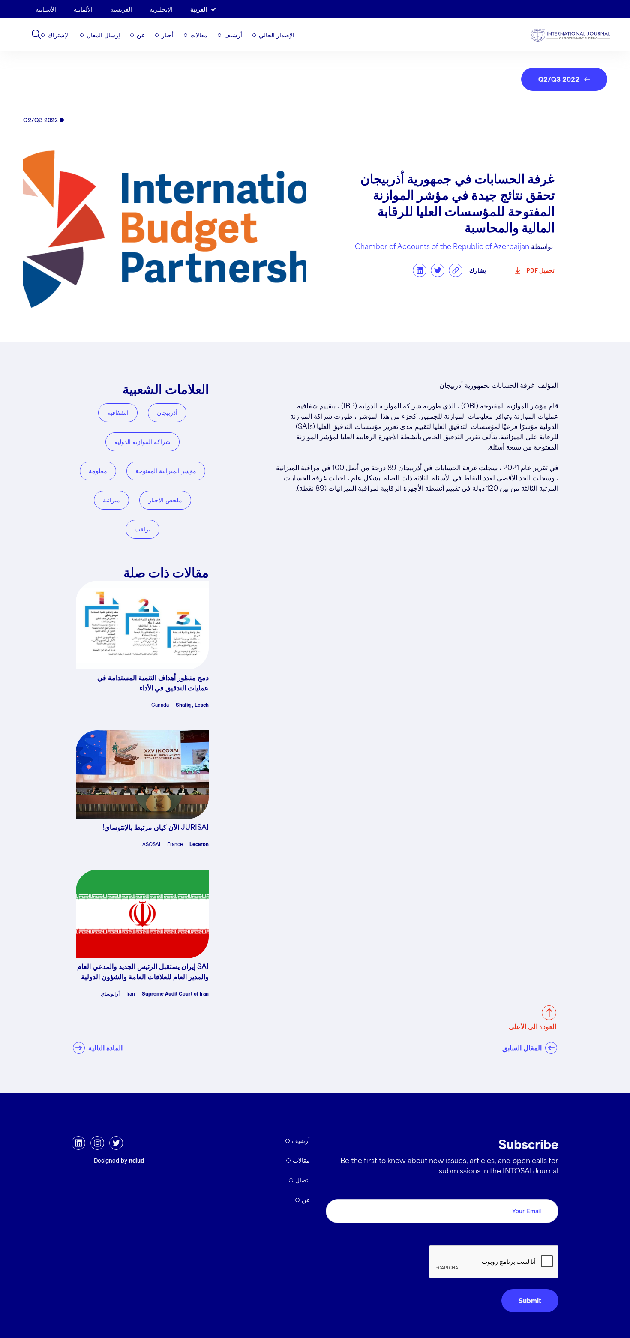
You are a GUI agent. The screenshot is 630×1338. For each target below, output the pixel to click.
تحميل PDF (540, 270)
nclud (136, 1160)
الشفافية (118, 413)
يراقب (142, 529)
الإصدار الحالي (276, 35)
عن (141, 35)
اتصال (302, 1180)
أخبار (168, 35)
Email (547, 1189)
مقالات (198, 35)
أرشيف (233, 35)
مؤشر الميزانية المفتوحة (165, 471)
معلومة (98, 471)
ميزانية (111, 500)
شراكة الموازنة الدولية (142, 442)
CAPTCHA (538, 1235)
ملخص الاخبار (165, 500)
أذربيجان (167, 413)
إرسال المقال (103, 35)
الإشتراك (59, 35)
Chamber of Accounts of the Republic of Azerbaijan (442, 247)
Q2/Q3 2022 (558, 79)
